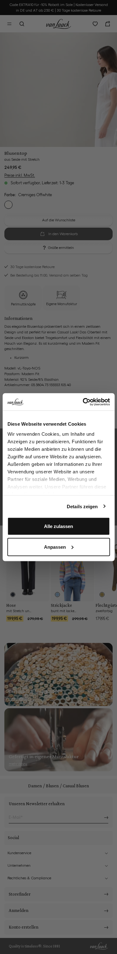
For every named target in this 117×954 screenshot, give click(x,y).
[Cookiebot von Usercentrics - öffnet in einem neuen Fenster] (83, 402)
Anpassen (55, 546)
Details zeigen (82, 506)
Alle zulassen (58, 526)
